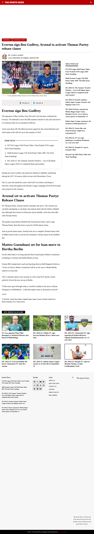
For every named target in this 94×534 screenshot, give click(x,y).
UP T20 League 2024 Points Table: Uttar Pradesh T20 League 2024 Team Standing (77, 71)
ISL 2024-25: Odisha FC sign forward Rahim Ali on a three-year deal (46, 335)
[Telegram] (37, 388)
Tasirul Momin (17, 55)
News (14, 302)
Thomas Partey (21, 302)
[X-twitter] (37, 381)
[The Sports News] (14, 2)
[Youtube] (40, 381)
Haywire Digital (62, 532)
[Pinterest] (43, 381)
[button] (3, 2)
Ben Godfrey (18, 299)
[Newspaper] (40, 388)
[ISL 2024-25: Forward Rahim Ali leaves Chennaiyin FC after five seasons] (15, 351)
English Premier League (29, 299)
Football (7, 40)
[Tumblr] (40, 385)
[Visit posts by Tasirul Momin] (4, 56)
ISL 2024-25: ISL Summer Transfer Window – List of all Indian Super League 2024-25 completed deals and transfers (14, 395)
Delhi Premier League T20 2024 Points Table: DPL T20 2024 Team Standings (77, 80)
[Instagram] (34, 385)
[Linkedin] (37, 385)
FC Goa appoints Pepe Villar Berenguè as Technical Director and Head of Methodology (15, 335)
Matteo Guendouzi (7, 302)
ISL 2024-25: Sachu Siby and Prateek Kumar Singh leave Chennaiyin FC (75, 130)
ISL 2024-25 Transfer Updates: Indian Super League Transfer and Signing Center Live (77, 102)
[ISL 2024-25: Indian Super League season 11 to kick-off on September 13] (47, 351)
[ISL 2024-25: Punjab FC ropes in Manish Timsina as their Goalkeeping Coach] (78, 351)
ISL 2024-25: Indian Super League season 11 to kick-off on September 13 (46, 364)
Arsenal (12, 299)
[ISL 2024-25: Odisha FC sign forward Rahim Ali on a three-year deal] (47, 323)
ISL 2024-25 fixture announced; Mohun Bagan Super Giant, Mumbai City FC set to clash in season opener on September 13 (15, 409)
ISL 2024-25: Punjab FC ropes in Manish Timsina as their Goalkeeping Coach (77, 364)
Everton (39, 299)
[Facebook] (34, 381)
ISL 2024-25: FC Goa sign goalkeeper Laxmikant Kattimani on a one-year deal (77, 140)
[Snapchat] (43, 385)
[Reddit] (34, 388)
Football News (19, 40)
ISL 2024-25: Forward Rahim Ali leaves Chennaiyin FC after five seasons (14, 364)
